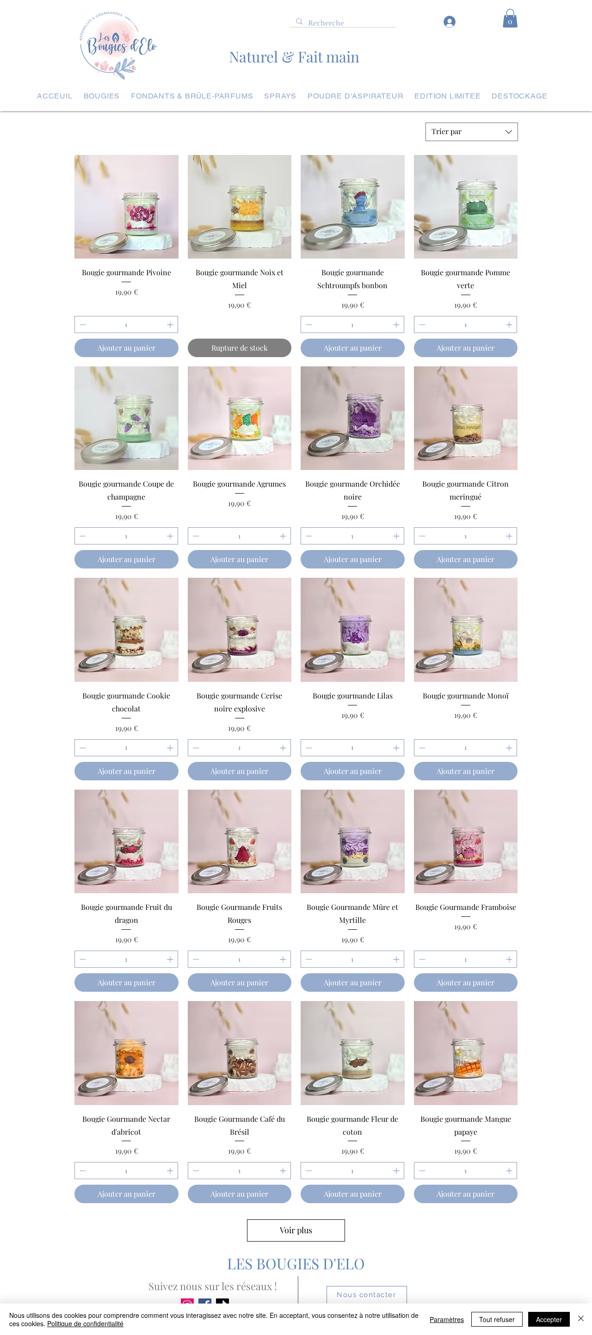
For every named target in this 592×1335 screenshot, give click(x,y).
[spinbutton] (126, 324)
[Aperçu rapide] (126, 207)
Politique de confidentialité (85, 1323)
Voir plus (296, 1230)
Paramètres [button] (447, 1319)
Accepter (549, 1319)
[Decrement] (81, 324)
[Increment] (171, 324)
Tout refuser (497, 1319)
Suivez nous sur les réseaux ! (212, 1286)
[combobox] (472, 132)
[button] (510, 18)
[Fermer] (580, 1319)
